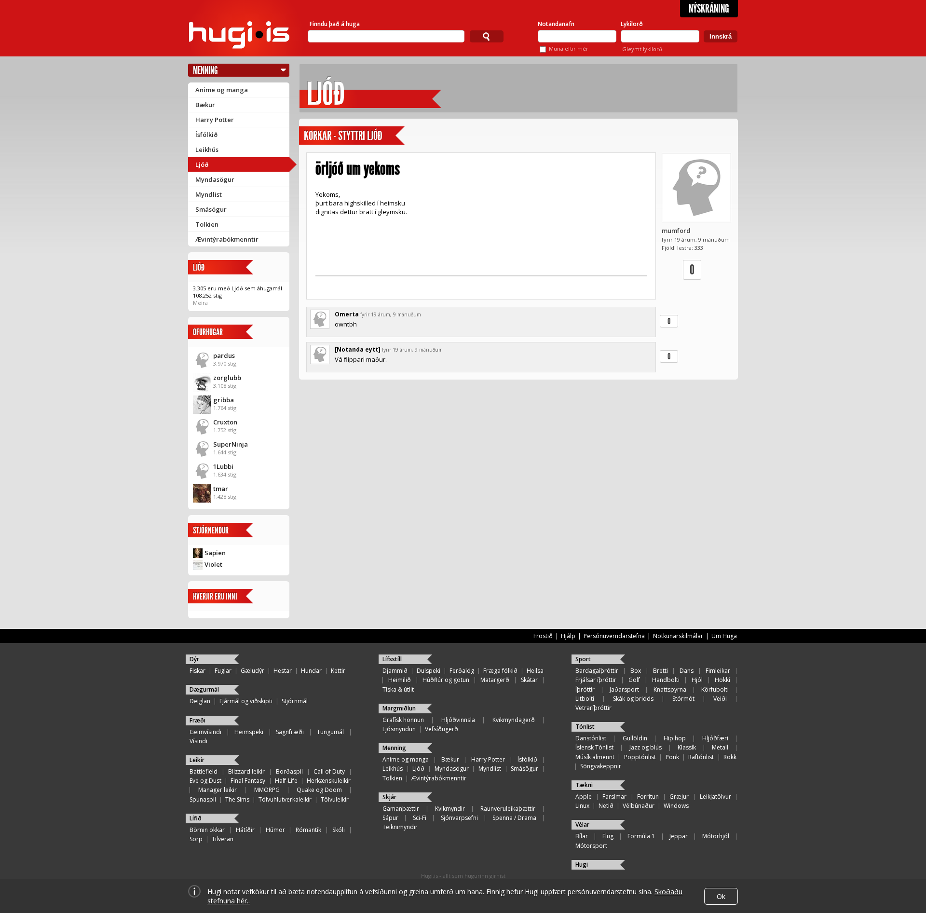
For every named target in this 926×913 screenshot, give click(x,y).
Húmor (275, 830)
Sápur (390, 818)
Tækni (584, 785)
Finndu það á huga (335, 24)
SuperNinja (230, 444)
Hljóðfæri (715, 738)
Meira (200, 302)
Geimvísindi (205, 732)
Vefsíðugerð (441, 729)
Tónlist (585, 726)
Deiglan (200, 701)
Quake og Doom (319, 790)
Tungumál (330, 732)
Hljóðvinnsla (458, 720)
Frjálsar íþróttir (595, 680)
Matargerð (494, 680)
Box (635, 671)
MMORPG (267, 790)
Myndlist (208, 194)
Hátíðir (245, 830)
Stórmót (683, 699)
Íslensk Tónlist (594, 747)
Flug (607, 836)
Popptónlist (640, 757)
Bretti (660, 671)
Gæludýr (252, 671)
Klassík (687, 747)
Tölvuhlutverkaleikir (285, 799)
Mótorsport (591, 846)
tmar (220, 488)
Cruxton (225, 422)
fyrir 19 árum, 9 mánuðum (390, 314)
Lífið (196, 818)
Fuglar (223, 671)
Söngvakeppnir (600, 766)
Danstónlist (590, 738)
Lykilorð (632, 24)
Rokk (729, 757)
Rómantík (308, 830)
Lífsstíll (392, 659)
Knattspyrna (670, 689)
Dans (687, 671)
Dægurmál (204, 689)
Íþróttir (585, 689)
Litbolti (584, 699)
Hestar (282, 671)
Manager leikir (217, 790)
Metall (720, 747)
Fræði (197, 720)
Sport (583, 659)
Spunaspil (203, 799)
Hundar (311, 671)
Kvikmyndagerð (513, 720)
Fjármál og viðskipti (245, 701)
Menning (205, 70)
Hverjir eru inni (215, 596)
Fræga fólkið (500, 671)
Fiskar (197, 671)
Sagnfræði (290, 732)
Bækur (205, 104)
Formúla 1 (641, 836)
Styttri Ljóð (360, 135)
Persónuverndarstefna (614, 636)
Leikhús (206, 149)
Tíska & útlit (398, 689)
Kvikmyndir (450, 808)
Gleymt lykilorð (642, 49)
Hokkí (722, 680)
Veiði (720, 699)
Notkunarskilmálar (678, 636)
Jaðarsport (624, 689)
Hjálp (568, 636)
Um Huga (724, 636)
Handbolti (666, 680)
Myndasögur (214, 179)
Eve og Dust (205, 781)
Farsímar (614, 796)
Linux (582, 806)
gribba (223, 399)
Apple (583, 796)
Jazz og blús (645, 747)
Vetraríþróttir (593, 708)
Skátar (529, 680)
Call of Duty (329, 771)
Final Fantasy (248, 781)
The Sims (237, 799)
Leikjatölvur (715, 796)
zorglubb (227, 377)
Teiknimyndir (400, 827)
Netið (606, 806)
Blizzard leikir (246, 771)
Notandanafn (556, 24)
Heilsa (535, 671)
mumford (676, 230)
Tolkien (206, 224)
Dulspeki (428, 671)
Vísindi (198, 741)
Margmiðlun (399, 708)
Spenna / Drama (514, 818)
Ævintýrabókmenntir (227, 239)
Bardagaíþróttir (596, 671)
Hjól (697, 680)
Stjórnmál (295, 701)
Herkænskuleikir (329, 781)
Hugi (581, 864)
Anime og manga (221, 89)
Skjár (389, 797)
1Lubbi (223, 466)
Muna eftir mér (568, 48)
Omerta (347, 314)
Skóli (338, 830)
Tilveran (222, 839)
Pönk (672, 757)
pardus (224, 355)
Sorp (196, 839)
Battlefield (204, 771)
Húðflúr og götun (445, 680)
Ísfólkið (206, 134)
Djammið (395, 671)
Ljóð (201, 164)
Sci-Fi (419, 818)
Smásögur (211, 209)
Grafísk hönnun (403, 720)
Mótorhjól (715, 836)
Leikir (197, 760)
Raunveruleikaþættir (507, 808)
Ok (721, 896)
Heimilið (399, 680)
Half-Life (286, 781)
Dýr (194, 659)
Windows (676, 806)
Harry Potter (214, 119)
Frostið (543, 636)
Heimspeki (248, 732)
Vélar (582, 824)
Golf (634, 680)
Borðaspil (289, 771)
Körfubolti (715, 689)
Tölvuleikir (335, 799)
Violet (213, 564)
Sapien (215, 552)
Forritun (648, 796)
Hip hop (675, 738)
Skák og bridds (633, 699)
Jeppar (678, 836)
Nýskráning (709, 8)
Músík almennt (594, 757)
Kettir (338, 671)
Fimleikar (718, 671)
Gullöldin (635, 738)
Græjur (679, 796)
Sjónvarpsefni (459, 818)
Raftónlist (701, 757)
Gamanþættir (400, 808)
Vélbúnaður (638, 806)
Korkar (317, 135)
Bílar (581, 836)
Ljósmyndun (399, 729)
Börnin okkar (207, 830)
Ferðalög (461, 671)
